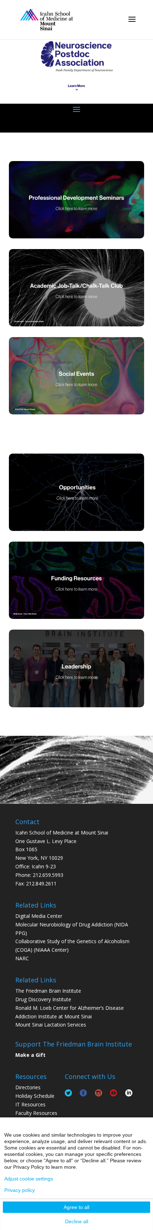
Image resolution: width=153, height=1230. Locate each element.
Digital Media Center (38, 916)
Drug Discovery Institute (43, 999)
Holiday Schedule (34, 1095)
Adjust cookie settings (28, 1179)
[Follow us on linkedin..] (128, 1092)
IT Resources (30, 1104)
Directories (28, 1087)
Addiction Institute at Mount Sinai (53, 1016)
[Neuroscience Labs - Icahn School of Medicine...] (46, 19)
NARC (22, 958)
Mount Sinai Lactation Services (50, 1024)
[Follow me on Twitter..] (68, 1092)
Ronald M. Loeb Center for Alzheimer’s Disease (69, 1007)
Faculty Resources (36, 1113)
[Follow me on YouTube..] (113, 1092)
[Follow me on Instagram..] (98, 1092)
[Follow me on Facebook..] (83, 1092)
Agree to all (76, 1207)
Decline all (76, 1221)
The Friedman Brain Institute (48, 990)
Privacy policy (19, 1190)
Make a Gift (30, 1054)
